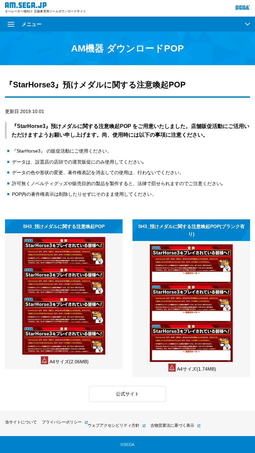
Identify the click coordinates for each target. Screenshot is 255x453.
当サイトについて (21, 422)
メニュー (32, 24)
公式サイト (127, 393)
